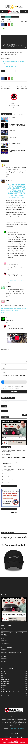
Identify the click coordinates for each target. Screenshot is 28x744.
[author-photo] (14, 100)
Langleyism (12, 130)
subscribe (7, 388)
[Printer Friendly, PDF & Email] (14, 28)
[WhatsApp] (12, 24)
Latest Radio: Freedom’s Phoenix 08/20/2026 (11, 652)
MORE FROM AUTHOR (18, 114)
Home (2, 14)
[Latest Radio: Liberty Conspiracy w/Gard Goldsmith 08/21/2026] (4, 125)
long (17, 70)
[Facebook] (2, 24)
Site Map (3, 592)
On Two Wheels (8, 16)
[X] (5, 24)
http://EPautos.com (14, 103)
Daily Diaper (12, 117)
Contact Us (3, 590)
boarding (13, 70)
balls (6, 70)
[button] (2, 11)
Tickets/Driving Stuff (15, 16)
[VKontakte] (17, 737)
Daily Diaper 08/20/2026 (15, 143)
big (9, 70)
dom (8, 231)
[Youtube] (21, 737)
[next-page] (4, 157)
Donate (3, 588)
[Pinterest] (9, 24)
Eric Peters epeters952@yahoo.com (17, 728)
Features (6, 14)
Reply (7, 176)
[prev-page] (2, 157)
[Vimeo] (14, 737)
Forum (2, 586)
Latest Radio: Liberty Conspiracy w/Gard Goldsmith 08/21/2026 (12, 633)
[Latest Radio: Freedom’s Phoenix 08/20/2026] (4, 151)
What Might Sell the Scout (6, 656)
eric (3, 21)
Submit (4, 406)
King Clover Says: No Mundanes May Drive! (6, 87)
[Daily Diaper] (4, 119)
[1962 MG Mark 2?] (4, 138)
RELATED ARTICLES (6, 114)
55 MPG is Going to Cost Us (10, 66)
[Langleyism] (4, 132)
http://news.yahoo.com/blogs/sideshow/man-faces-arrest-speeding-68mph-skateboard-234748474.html (13, 310)
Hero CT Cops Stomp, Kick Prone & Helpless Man (21, 87)
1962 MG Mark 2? (13, 137)
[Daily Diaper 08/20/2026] (4, 145)
